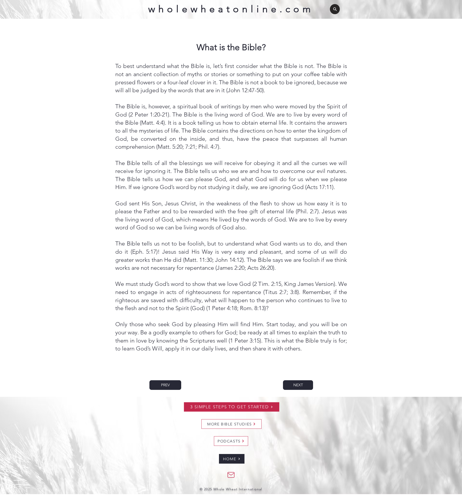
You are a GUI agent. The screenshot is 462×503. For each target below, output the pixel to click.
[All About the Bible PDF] (231, 475)
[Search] (335, 9)
